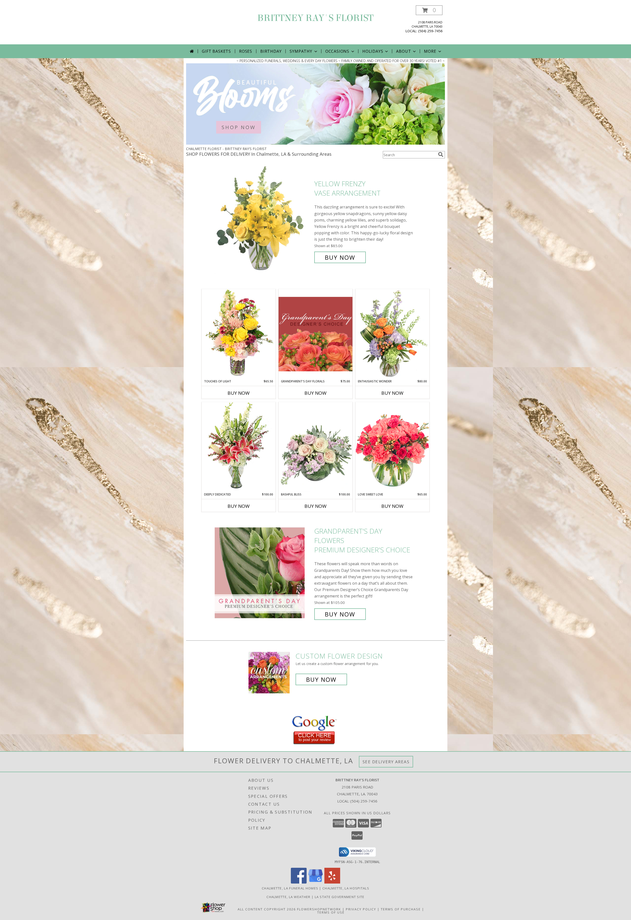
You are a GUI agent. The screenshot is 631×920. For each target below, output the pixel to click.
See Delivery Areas (386, 762)
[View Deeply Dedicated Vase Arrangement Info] (239, 447)
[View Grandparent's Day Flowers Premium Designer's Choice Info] (263, 572)
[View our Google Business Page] (315, 882)
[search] (441, 154)
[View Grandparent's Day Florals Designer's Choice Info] (315, 334)
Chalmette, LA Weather (288, 897)
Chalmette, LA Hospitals (345, 888)
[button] (429, 10)
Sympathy (301, 51)
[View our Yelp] (332, 882)
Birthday (270, 51)
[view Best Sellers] (315, 143)
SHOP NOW (239, 127)
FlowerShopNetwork (319, 909)
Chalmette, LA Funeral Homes (290, 888)
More (430, 51)
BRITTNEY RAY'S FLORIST (315, 18)
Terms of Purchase (401, 909)
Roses (245, 51)
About (403, 51)
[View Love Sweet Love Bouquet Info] (392, 447)
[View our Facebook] (299, 882)
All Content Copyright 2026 (267, 909)
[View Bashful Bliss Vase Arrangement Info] (315, 447)
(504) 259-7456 (430, 31)
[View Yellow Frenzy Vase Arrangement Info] (263, 220)
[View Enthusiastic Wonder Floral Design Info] (392, 334)
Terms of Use (331, 912)
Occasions (337, 51)
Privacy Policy (361, 909)
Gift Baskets (216, 51)
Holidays (372, 51)
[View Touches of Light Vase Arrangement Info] (239, 334)
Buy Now (340, 257)
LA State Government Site (340, 897)
